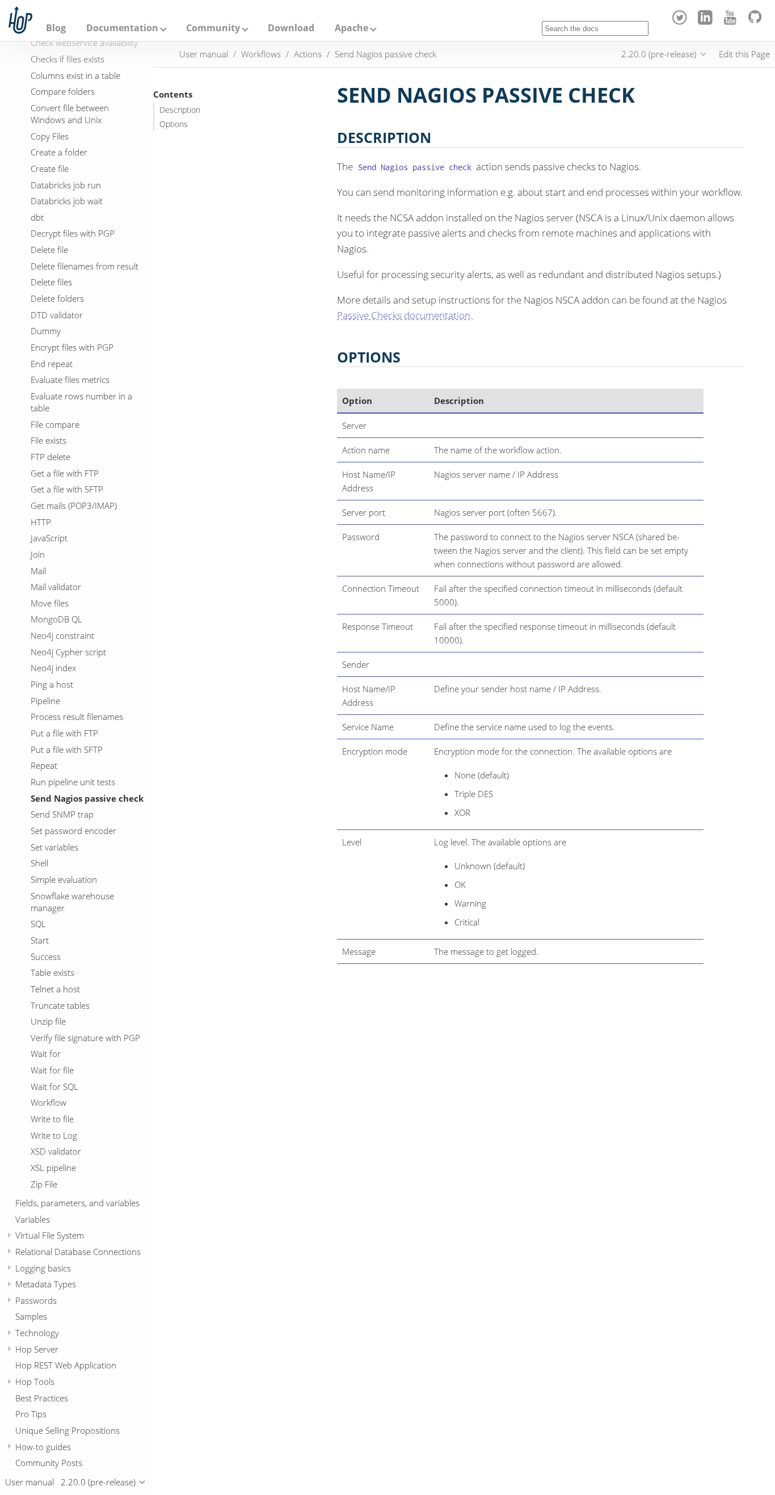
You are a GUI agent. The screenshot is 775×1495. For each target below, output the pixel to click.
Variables (32, 1219)
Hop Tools (34, 1382)
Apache (351, 28)
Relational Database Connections (78, 1251)
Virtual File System (49, 1235)
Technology (37, 1333)
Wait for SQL (54, 1086)
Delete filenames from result (84, 266)
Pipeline (45, 700)
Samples (31, 1317)
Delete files (51, 282)
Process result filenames (77, 717)
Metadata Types (45, 1284)
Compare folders (63, 92)
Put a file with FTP (64, 733)
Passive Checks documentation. (405, 315)
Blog (56, 28)
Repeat (44, 766)
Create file (50, 168)
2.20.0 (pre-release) (658, 54)
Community (213, 28)
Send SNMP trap (62, 814)
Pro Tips (31, 1414)
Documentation (122, 28)
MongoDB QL (56, 619)
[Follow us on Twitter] (681, 21)
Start (40, 940)
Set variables (54, 847)
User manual (203, 54)
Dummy (46, 331)
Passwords (36, 1300)
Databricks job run (66, 185)
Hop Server (36, 1349)
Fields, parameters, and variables (77, 1203)
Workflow (48, 1103)
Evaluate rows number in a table (81, 402)
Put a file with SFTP (67, 749)
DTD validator (57, 315)
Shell (39, 863)
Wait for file (52, 1070)
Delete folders (57, 299)
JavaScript (49, 538)
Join (38, 554)
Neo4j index (53, 668)
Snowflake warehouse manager (72, 902)
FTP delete (50, 456)
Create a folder (59, 152)
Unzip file (48, 1022)
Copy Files (50, 136)
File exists (48, 441)
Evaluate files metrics (70, 380)
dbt (37, 217)
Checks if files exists (67, 59)
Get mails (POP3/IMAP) (74, 505)
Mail (38, 571)
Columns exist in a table (75, 75)
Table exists (52, 973)
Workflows (261, 54)
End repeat (52, 363)
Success (46, 956)
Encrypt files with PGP (72, 348)
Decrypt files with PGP (73, 234)
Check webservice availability (84, 43)
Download (291, 28)
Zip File (44, 1184)
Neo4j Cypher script (68, 652)
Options (173, 124)
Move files (50, 603)
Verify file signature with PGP (85, 1037)
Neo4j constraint (62, 636)
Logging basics (43, 1268)
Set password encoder (73, 830)
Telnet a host (55, 989)
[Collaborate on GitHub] (757, 21)
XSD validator (56, 1152)
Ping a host (52, 685)
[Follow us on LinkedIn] (706, 21)
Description (179, 110)
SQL (38, 924)
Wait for (46, 1054)
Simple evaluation (64, 879)
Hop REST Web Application (65, 1365)
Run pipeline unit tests (73, 782)
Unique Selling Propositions (67, 1431)
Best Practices (41, 1398)
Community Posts (48, 1463)
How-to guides (43, 1447)
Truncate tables (60, 1005)
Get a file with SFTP (67, 489)
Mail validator (56, 587)
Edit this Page (744, 54)
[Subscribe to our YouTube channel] (732, 21)
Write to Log (54, 1135)
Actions (308, 54)
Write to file (52, 1119)
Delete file (49, 250)
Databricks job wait (67, 201)
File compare (55, 424)
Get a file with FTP (65, 473)
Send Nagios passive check (87, 798)
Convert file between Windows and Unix (70, 114)
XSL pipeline (53, 1168)
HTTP (41, 522)
